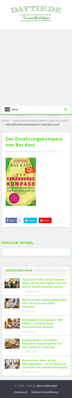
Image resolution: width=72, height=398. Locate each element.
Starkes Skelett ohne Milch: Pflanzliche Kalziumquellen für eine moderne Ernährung (42, 343)
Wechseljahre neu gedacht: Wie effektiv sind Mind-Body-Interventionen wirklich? (42, 323)
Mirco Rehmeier (27, 151)
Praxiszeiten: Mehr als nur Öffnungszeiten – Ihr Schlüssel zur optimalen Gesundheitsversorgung (45, 363)
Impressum (20, 392)
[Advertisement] (36, 67)
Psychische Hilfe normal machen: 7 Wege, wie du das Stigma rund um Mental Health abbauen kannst (45, 283)
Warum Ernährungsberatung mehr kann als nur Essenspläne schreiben (44, 303)
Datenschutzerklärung (44, 392)
